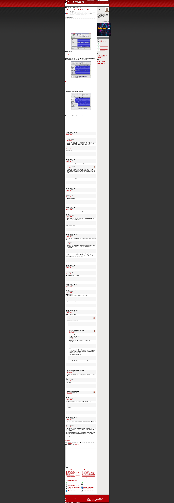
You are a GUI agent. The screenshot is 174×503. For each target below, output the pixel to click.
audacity (67, 17)
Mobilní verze (67, 500)
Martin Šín (74, 16)
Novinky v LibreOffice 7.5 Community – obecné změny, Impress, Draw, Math (74, 485)
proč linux (107, 21)
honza (67, 133)
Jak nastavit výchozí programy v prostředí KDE (73, 475)
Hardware (78, 5)
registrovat (92, 0)
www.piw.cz (99, 57)
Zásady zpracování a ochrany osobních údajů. (71, 498)
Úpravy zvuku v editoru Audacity (70, 471)
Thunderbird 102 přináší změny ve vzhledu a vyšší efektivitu (88, 488)
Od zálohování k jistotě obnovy (86, 477)
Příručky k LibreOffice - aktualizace (88, 484)
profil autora (104, 21)
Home (66, 7)
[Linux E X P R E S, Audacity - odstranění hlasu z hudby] (74, 2)
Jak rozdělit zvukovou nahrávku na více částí (72, 472)
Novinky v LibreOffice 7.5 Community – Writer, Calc (74, 482)
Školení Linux (100, 5)
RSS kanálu (76, 444)
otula (69, 337)
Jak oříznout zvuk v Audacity (70, 473)
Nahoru (66, 127)
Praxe (89, 5)
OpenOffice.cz (100, 37)
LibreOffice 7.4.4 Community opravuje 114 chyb (74, 488)
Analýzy (82, 5)
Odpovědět (67, 134)
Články (68, 7)
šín (71, 17)
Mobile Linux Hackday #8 (85, 471)
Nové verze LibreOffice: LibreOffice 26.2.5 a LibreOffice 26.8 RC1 (103, 40)
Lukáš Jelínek (70, 331)
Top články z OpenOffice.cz (71, 480)
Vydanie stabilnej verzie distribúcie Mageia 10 (88, 475)
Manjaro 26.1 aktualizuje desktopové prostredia (88, 472)
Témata (86, 5)
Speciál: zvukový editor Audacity (70, 476)
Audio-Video (68, 474)
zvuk (72, 17)
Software (73, 5)
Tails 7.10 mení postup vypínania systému (88, 473)
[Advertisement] (80, 22)
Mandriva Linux (78, 502)
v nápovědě (70, 443)
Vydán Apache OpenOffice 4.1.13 (73, 490)
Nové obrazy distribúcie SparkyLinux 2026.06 (88, 476)
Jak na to (71, 7)
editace (70, 17)
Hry (96, 5)
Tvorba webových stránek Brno (102, 55)
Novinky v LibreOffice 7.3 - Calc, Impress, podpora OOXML (88, 490)
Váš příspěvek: (68, 451)
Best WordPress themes (101, 56)
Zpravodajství (68, 5)
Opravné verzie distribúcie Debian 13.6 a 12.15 (88, 474)
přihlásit (90, 0)
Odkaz (71, 134)
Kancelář (93, 5)
